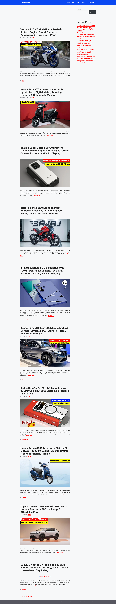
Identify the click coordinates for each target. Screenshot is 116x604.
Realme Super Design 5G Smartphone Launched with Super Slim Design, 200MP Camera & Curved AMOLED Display (44, 150)
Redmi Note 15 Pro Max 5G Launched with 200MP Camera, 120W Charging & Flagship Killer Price (45, 391)
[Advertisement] (45, 15)
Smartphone (91, 2)
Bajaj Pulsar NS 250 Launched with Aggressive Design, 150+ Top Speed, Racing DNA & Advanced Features (41, 210)
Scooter (84, 2)
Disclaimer (72, 602)
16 (26, 596)
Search (79, 9)
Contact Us (66, 602)
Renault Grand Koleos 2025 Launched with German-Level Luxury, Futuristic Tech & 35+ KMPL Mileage (44, 331)
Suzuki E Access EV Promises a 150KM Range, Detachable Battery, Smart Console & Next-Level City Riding (44, 567)
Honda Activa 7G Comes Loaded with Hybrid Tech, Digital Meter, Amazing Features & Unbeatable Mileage (41, 92)
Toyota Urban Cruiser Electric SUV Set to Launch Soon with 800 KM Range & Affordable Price (43, 509)
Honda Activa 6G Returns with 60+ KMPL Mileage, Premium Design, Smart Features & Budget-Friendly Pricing (44, 451)
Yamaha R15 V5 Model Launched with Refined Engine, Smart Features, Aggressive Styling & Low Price (41, 32)
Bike (78, 2)
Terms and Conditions (89, 602)
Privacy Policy (79, 602)
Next (30, 596)
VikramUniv (25, 2)
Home (68, 2)
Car (73, 2)
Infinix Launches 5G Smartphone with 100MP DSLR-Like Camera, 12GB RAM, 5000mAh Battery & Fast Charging (42, 270)
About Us (60, 602)
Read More (29, 77)
